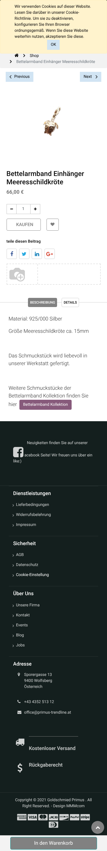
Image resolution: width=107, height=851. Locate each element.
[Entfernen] (12, 209)
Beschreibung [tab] (42, 302)
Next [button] (88, 76)
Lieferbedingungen (32, 504)
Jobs (20, 645)
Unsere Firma (28, 605)
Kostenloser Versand (53, 748)
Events (22, 625)
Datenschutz (27, 565)
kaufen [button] (23, 224)
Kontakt (23, 615)
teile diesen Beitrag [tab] (24, 241)
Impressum (26, 525)
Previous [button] (22, 76)
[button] (53, 225)
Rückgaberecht (45, 765)
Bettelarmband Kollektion (45, 404)
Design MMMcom (69, 806)
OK (53, 44)
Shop (34, 56)
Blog (20, 635)
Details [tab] (70, 302)
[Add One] (35, 209)
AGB (20, 555)
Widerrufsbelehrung (33, 514)
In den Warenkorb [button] (53, 843)
